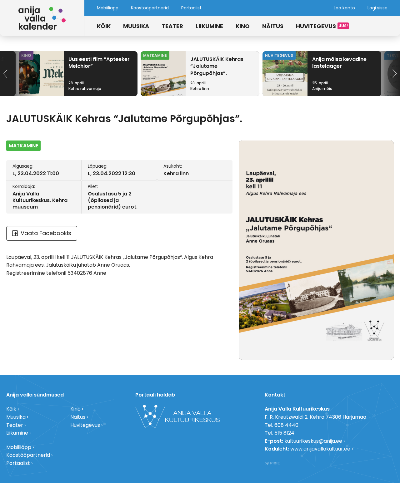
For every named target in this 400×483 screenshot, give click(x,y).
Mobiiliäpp (107, 8)
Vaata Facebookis (46, 233)
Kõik (104, 26)
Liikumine (209, 26)
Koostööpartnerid (150, 8)
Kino (243, 26)
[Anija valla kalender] (42, 18)
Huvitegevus (316, 26)
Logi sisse (378, 8)
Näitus (272, 26)
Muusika (136, 26)
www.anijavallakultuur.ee (320, 448)
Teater (172, 26)
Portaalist (191, 8)
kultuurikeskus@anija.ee (313, 441)
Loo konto (344, 8)
